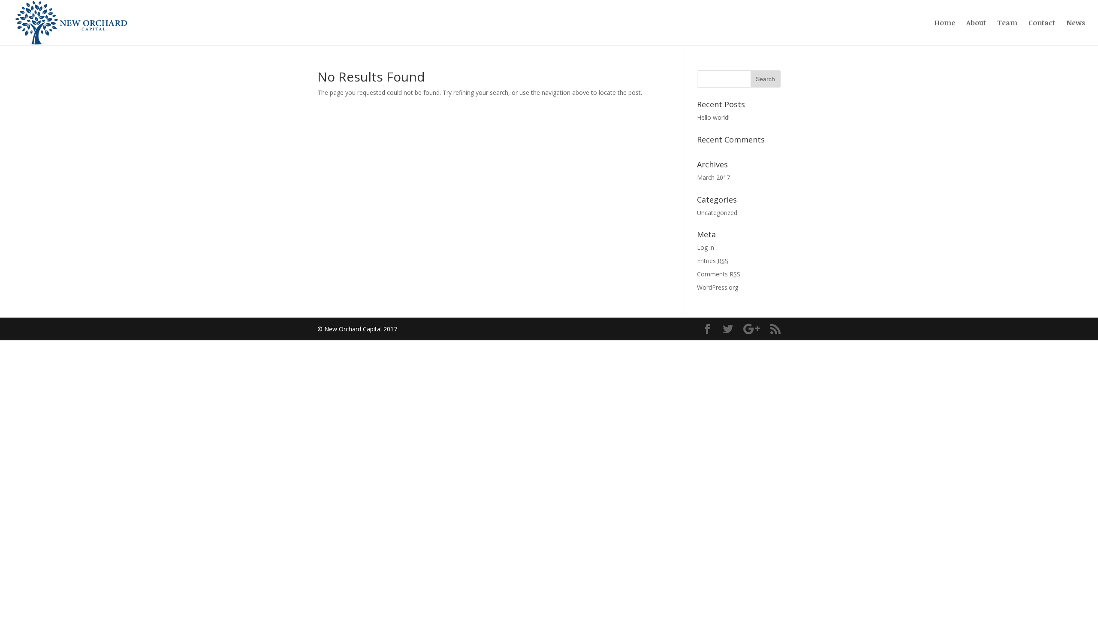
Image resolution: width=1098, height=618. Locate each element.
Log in (705, 247)
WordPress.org (717, 287)
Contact (1042, 23)
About (976, 23)
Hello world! (713, 117)
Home (944, 23)
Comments (718, 274)
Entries (712, 261)
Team (1007, 23)
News (1075, 23)
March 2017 (713, 177)
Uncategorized (717, 213)
